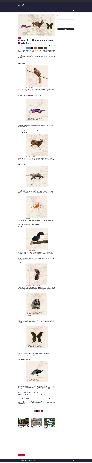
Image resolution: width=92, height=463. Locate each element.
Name (19, 446)
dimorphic (23, 93)
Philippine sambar (21, 159)
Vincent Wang (31, 87)
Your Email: (59, 24)
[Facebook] (35, 411)
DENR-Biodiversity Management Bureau (25, 407)
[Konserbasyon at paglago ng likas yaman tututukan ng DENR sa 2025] (49, 421)
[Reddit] (39, 411)
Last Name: (59, 20)
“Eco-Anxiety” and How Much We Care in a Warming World (36, 426)
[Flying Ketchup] (23, 5)
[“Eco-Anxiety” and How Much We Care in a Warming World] (36, 421)
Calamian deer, (29, 159)
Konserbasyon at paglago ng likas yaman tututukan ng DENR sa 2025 (49, 426)
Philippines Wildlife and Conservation (34, 285)
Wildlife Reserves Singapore (33, 315)
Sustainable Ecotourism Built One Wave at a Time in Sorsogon (23, 426)
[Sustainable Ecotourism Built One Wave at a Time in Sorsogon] (23, 421)
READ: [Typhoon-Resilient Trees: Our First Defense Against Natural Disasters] (31, 394)
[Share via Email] (42, 411)
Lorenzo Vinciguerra (32, 250)
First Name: (59, 16)
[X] (37, 411)
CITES (34, 355)
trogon (30, 95)
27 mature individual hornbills (37, 259)
